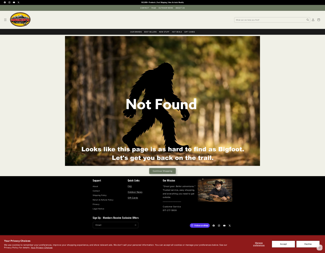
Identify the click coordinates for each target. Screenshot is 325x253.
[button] (5, 20)
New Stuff (164, 32)
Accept (283, 244)
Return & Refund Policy (103, 200)
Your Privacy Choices (42, 247)
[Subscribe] (135, 225)
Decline (308, 244)
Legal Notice (98, 209)
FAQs (153, 8)
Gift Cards (189, 32)
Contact (144, 8)
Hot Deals (177, 32)
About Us (180, 8)
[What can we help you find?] (307, 20)
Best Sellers (150, 32)
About (95, 186)
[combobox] (272, 19)
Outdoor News (166, 8)
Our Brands (136, 32)
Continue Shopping (162, 171)
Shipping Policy (100, 195)
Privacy (96, 204)
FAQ (130, 186)
